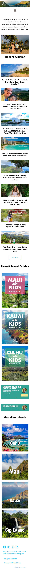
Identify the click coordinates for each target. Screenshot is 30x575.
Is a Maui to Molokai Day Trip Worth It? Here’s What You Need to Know (15, 178)
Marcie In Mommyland (17, 554)
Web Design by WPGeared (20, 567)
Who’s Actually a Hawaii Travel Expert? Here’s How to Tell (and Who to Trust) (15, 202)
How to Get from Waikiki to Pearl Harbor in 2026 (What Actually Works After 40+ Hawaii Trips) (15, 131)
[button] (15, 10)
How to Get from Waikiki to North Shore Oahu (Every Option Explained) (15, 82)
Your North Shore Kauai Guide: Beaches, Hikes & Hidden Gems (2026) (15, 249)
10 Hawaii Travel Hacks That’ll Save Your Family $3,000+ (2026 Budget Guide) (15, 106)
